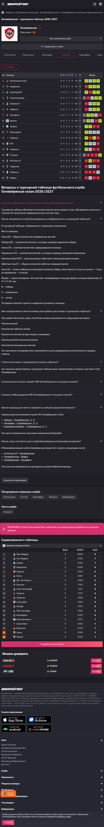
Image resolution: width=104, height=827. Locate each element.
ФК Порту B (15, 161)
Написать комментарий (15, 480)
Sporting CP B (16, 92)
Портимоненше (17, 98)
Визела (13, 121)
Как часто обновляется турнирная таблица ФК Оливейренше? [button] (37, 202)
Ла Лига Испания (9, 751)
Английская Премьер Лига (13, 748)
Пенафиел (15, 115)
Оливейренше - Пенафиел (18, 460)
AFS (12, 144)
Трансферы (84, 55)
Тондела (14, 155)
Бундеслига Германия (11, 754)
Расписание (9, 497)
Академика (15, 86)
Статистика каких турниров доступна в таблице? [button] (29, 361)
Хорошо (8, 822)
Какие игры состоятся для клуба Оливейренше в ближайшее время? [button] (41, 441)
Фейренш (14, 172)
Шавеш (13, 178)
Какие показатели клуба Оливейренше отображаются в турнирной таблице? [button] (45, 218)
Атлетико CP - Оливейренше (19, 453)
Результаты (28, 55)
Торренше (14, 166)
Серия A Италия (8, 745)
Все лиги (5, 764)
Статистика (9, 55)
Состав (24, 497)
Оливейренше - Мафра (16, 456)
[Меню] (3, 4)
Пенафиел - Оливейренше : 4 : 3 (21, 423)
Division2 (9, 67)
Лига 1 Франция (8, 758)
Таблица (66, 55)
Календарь (47, 55)
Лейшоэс (14, 138)
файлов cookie (64, 817)
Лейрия (13, 126)
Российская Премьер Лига (13, 761)
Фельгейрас (15, 132)
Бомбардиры (68, 497)
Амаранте (14, 149)
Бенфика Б (15, 104)
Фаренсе (14, 109)
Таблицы (53, 497)
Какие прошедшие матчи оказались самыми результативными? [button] (38, 407)
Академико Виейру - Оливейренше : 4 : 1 (25, 426)
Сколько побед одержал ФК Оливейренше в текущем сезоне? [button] (36, 394)
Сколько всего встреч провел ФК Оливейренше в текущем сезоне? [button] (39, 381)
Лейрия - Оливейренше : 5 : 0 (19, 420)
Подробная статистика (52, 644)
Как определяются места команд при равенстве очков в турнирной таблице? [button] (46, 311)
